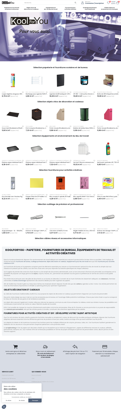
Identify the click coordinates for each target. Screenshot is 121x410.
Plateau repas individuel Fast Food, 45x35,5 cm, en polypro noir (13, 162)
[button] (117, 3)
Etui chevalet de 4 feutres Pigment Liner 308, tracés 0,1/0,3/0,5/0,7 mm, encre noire (13, 196)
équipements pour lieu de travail (77, 261)
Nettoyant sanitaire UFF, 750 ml (108, 162)
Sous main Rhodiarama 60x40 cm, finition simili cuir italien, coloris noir (13, 128)
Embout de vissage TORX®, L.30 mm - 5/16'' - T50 (37, 231)
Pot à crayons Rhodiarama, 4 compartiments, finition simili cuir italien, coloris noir (37, 128)
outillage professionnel (38, 261)
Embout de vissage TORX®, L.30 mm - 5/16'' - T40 (108, 231)
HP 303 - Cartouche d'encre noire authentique (84, 94)
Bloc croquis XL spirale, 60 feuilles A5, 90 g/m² (60, 196)
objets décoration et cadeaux (56, 261)
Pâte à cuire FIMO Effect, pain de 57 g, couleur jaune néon (108, 196)
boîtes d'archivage (20, 281)
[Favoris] (108, 3)
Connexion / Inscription (94, 3)
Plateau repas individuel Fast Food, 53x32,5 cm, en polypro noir (60, 162)
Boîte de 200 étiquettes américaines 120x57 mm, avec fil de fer (108, 94)
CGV (33, 378)
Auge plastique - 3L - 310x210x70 (13, 231)
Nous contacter (36, 375)
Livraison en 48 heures (9, 378)
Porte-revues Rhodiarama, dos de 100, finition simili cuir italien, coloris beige (60, 128)
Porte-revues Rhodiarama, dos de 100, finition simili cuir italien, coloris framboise (108, 128)
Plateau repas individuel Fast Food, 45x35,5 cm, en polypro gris (37, 162)
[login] (83, 3)
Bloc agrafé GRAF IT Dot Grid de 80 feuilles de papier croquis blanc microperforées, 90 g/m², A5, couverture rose (84, 196)
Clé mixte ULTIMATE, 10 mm (59, 231)
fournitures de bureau (23, 261)
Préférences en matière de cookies (43, 382)
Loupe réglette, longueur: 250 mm (13, 94)
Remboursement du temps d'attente (13, 382)
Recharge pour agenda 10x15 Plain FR (37, 94)
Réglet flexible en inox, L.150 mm (84, 231)
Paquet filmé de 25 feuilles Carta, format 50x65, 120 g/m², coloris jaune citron (37, 196)
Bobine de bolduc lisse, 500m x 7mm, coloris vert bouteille (84, 128)
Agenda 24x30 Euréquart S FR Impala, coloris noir (60, 94)
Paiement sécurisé (8, 375)
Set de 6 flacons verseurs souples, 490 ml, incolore (84, 162)
